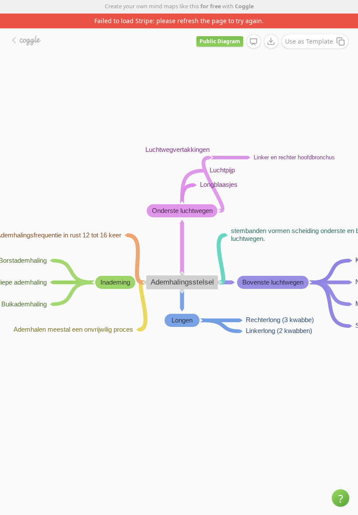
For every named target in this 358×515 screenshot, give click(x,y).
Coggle (244, 6)
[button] (340, 498)
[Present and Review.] (254, 42)
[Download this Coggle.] (271, 41)
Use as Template (309, 41)
